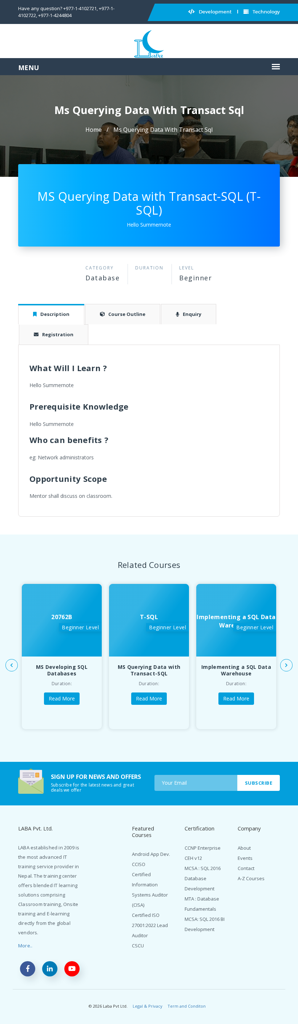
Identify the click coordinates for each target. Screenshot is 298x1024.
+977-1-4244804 (55, 15)
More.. (25, 945)
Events (245, 858)
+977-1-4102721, (80, 8)
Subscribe (259, 783)
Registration (57, 334)
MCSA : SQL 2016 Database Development (203, 878)
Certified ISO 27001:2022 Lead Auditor (150, 925)
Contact (246, 868)
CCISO (138, 864)
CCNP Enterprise (203, 848)
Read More (62, 698)
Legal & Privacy (147, 1006)
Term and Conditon (187, 1006)
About (244, 848)
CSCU (138, 945)
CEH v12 (193, 858)
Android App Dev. (151, 854)
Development (214, 12)
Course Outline (126, 314)
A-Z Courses (251, 878)
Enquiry (192, 314)
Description (54, 314)
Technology (265, 12)
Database (102, 277)
